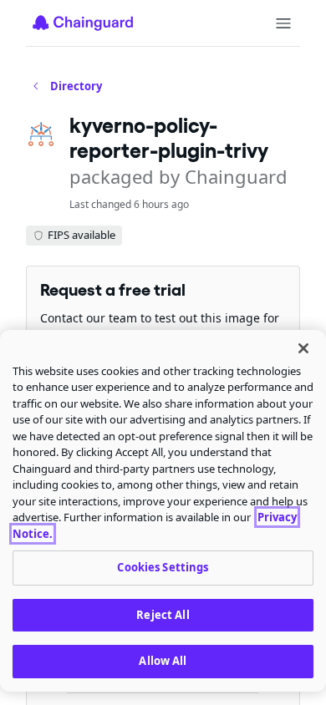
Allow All (162, 660)
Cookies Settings (162, 567)
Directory (76, 86)
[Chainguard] (83, 22)
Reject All (162, 614)
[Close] (303, 348)
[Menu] (283, 23)
